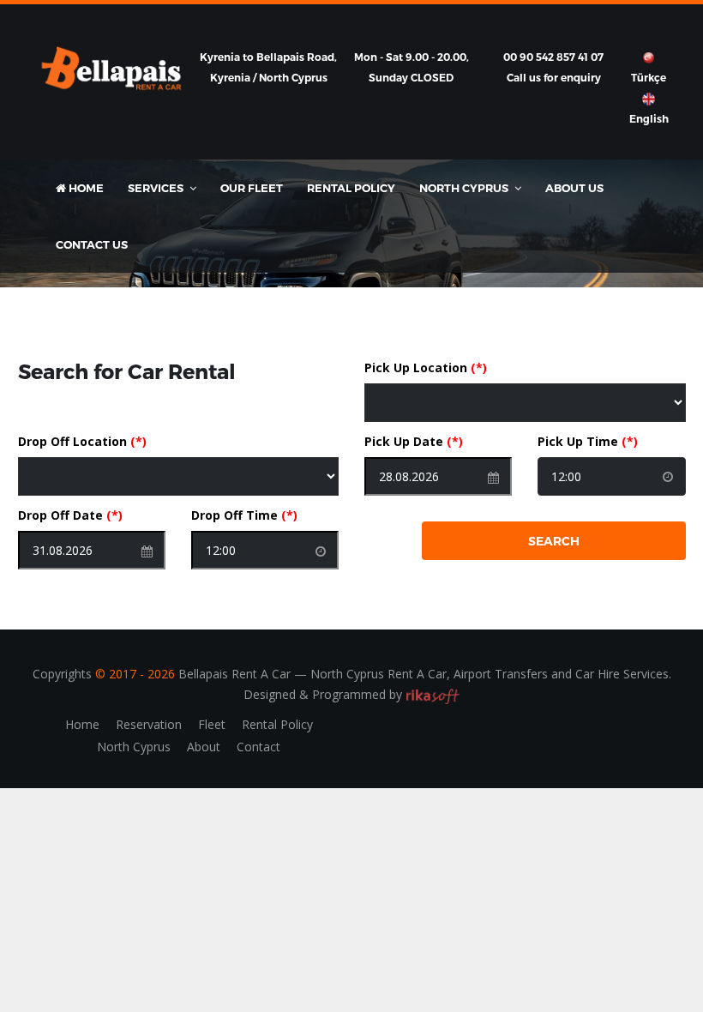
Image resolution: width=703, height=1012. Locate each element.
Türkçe (648, 77)
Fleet (211, 724)
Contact (258, 746)
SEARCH (554, 541)
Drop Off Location (82, 441)
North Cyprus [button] (465, 188)
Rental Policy (351, 188)
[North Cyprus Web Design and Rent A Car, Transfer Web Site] (432, 694)
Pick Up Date (413, 441)
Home (85, 188)
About (203, 746)
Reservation (149, 724)
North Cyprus (134, 746)
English (649, 118)
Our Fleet (251, 188)
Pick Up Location (425, 367)
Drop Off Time (244, 515)
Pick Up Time (588, 441)
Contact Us (92, 244)
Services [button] (157, 188)
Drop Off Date (70, 515)
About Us (574, 188)
